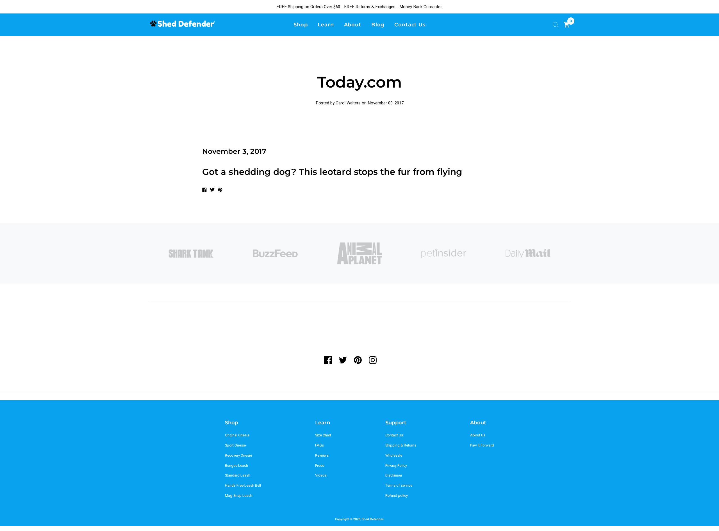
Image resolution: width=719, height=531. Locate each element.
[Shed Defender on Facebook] (330, 360)
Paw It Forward (482, 445)
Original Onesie (237, 435)
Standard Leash (237, 475)
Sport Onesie (235, 445)
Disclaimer (393, 475)
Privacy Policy (396, 465)
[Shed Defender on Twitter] (342, 360)
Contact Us (394, 435)
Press (319, 465)
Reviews (322, 455)
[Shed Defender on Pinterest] (357, 360)
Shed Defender (372, 519)
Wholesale (393, 455)
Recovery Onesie (238, 455)
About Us (477, 435)
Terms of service (398, 485)
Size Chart (323, 435)
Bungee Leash (236, 465)
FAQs (319, 445)
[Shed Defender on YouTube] (387, 360)
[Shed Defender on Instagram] (372, 360)
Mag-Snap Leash (238, 495)
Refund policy (396, 495)
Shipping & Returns (400, 445)
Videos (321, 475)
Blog (377, 25)
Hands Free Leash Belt (243, 485)
